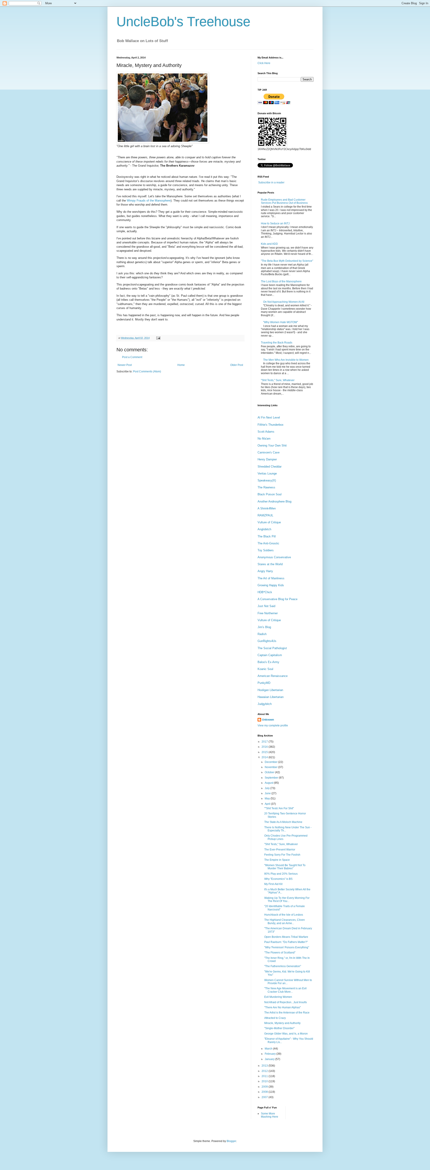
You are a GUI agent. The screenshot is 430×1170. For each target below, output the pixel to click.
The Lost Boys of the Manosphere (281, 281)
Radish (262, 634)
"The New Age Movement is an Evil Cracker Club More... (285, 990)
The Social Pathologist (272, 648)
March (269, 1048)
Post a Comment (132, 357)
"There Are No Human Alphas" (282, 1007)
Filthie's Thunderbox (271, 424)
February (270, 1053)
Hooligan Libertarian (270, 690)
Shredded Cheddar (270, 466)
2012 (265, 1071)
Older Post (236, 365)
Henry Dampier (267, 459)
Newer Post (125, 365)
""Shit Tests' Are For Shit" (279, 808)
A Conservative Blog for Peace (277, 599)
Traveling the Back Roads (276, 342)
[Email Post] (157, 338)
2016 (265, 746)
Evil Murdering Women (278, 996)
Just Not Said (266, 606)
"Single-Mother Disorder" (279, 1028)
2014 (265, 757)
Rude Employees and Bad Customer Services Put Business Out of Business (284, 201)
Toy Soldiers (266, 550)
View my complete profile (273, 725)
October (270, 772)
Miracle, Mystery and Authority (282, 1023)
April (268, 803)
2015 (265, 752)
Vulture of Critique (269, 522)
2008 (265, 1091)
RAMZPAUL (265, 515)
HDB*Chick (265, 592)
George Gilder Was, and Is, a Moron (286, 1033)
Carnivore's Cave (269, 452)
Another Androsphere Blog (274, 501)
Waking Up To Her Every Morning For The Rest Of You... (287, 899)
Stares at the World (270, 564)
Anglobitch (264, 529)
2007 (265, 1097)
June (268, 793)
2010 (265, 1081)
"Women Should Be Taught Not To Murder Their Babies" (284, 867)
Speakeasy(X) (267, 480)
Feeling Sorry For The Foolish (282, 854)
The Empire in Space (277, 859)
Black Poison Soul (270, 494)
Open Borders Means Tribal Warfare (286, 936)
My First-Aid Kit (273, 884)
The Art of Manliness (271, 578)
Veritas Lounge (267, 473)
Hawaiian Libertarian (271, 697)
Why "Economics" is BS (278, 878)
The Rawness (266, 487)
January (270, 1059)
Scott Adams (266, 431)
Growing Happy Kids (271, 585)
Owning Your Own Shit (272, 445)
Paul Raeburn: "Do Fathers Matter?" (286, 942)
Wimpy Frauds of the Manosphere (149, 200)
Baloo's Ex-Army (268, 662)
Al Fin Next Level (269, 417)
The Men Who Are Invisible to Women (286, 359)
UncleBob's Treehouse (183, 21)
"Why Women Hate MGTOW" (280, 322)
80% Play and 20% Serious (281, 873)
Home (181, 365)
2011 (265, 1076)
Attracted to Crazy (275, 1018)
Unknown (268, 719)
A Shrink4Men (267, 508)
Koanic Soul (265, 669)
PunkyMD (264, 683)
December (271, 762)
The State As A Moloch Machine (283, 822)
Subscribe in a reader (271, 182)
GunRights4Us (267, 641)
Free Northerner (268, 613)
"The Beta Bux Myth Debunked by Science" (287, 260)
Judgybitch (265, 704)
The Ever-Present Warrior (279, 849)
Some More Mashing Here (269, 1115)
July (267, 788)
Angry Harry (265, 571)
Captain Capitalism (270, 655)
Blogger (231, 1141)
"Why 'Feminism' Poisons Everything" (286, 947)
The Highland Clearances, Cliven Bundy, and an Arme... (284, 921)
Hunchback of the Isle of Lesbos (283, 914)
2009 (265, 1086)
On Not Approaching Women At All (283, 301)
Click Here (264, 63)
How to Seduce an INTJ (275, 223)
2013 (265, 1065)
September (272, 777)
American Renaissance (273, 676)
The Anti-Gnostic (268, 543)
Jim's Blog (264, 627)
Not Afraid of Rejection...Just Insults (285, 1002)
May (268, 798)
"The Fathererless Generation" (282, 966)
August (269, 782)
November (271, 767)
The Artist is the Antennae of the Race (287, 1012)
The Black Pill (267, 536)
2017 (265, 741)
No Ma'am (264, 438)
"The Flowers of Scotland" (279, 952)
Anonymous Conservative (274, 557)
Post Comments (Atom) (147, 371)
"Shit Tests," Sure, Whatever (278, 380)
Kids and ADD (269, 243)
